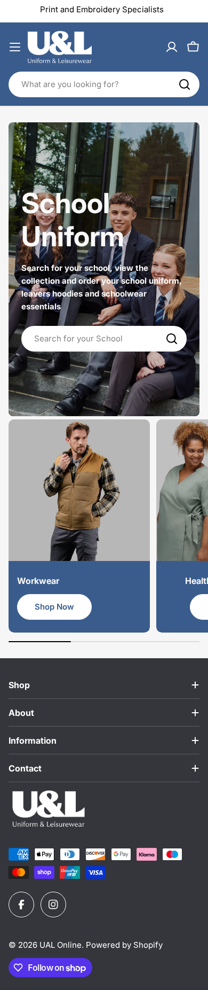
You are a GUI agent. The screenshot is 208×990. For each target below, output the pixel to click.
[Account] (171, 47)
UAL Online (60, 945)
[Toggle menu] (15, 47)
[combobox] (104, 84)
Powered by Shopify (124, 945)
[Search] (184, 84)
